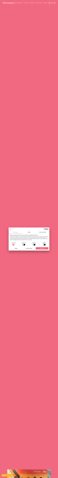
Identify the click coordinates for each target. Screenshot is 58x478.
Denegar (16, 248)
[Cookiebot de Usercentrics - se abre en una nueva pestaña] (44, 229)
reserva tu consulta (49, 3)
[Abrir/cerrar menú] (54, 2)
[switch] (24, 245)
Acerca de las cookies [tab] (42, 232)
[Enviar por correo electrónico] (12, 475)
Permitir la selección (29, 248)
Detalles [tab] (29, 232)
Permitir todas (42, 248)
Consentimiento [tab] (15, 232)
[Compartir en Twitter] (8, 475)
